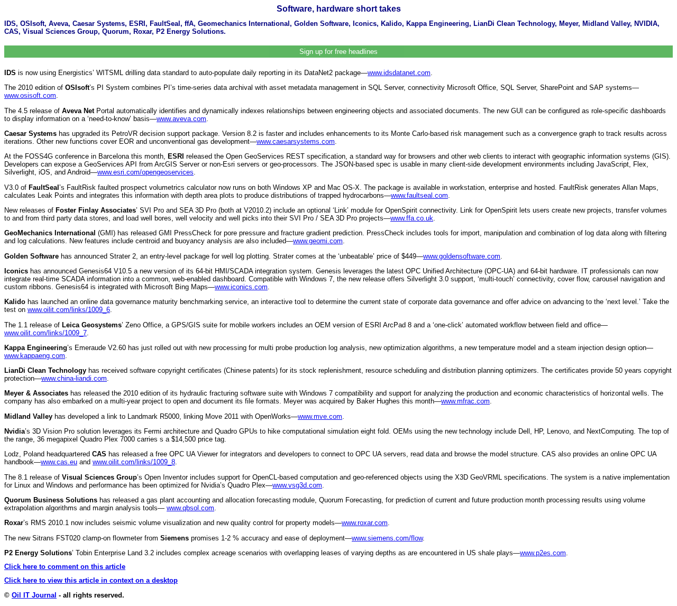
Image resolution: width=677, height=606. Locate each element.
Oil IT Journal (34, 595)
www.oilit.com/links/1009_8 (134, 462)
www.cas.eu (59, 462)
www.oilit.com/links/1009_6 (69, 310)
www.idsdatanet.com (399, 73)
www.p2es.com (543, 553)
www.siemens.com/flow (387, 538)
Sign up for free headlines (338, 52)
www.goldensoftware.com (461, 256)
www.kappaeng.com (34, 356)
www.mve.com (320, 416)
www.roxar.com (365, 523)
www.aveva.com (181, 119)
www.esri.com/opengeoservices (145, 172)
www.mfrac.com (465, 401)
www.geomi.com (318, 241)
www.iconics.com (241, 287)
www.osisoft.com (30, 95)
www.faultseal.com (419, 195)
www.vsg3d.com (297, 485)
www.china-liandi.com (74, 378)
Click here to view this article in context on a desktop (91, 580)
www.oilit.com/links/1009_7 (45, 333)
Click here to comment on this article (64, 567)
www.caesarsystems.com (296, 141)
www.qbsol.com (190, 508)
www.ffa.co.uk (411, 218)
